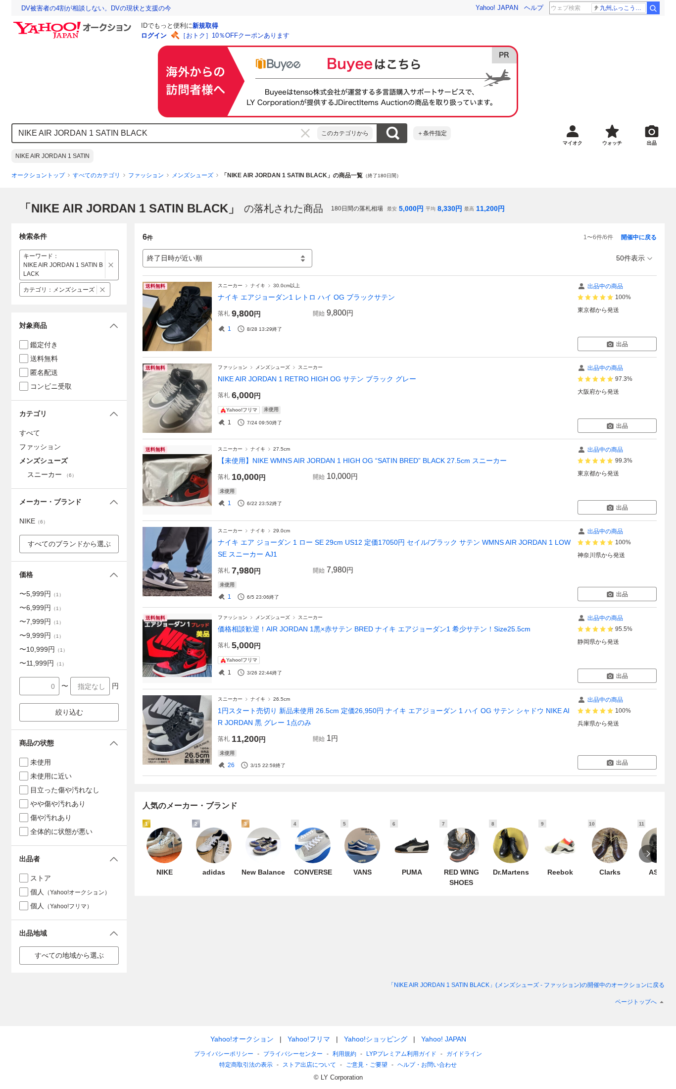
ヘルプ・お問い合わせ (427, 1064)
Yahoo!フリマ (309, 1039)
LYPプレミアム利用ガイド (401, 1053)
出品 (622, 344)
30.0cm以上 (286, 285)
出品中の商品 (605, 286)
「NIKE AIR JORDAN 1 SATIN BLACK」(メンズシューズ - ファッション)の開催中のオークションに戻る (526, 985)
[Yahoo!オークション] (73, 24)
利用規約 (344, 1053)
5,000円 (411, 208)
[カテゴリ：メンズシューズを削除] (102, 289)
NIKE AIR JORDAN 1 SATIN (52, 156)
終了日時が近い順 (174, 258)
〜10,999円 (43, 649)
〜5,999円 (41, 594)
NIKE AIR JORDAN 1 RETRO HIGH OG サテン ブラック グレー (317, 379)
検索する (392, 133)
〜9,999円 (41, 635)
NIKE (33, 521)
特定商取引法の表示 (246, 1064)
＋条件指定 (432, 133)
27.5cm (281, 449)
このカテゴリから (345, 133)
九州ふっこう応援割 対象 (623, 7)
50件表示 (630, 258)
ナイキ (257, 285)
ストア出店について (309, 1064)
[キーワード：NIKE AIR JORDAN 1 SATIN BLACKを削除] (111, 265)
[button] (69, 325)
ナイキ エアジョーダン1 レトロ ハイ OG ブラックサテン (306, 297)
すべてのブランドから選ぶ (69, 544)
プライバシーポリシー (223, 1053)
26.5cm (281, 699)
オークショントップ (38, 175)
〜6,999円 (41, 608)
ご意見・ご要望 (366, 1064)
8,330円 (449, 208)
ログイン (154, 35)
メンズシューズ (192, 175)
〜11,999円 (43, 663)
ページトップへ (636, 1001)
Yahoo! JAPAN (497, 7)
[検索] (653, 7)
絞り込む (69, 712)
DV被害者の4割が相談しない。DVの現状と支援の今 (96, 8)
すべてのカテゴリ (96, 175)
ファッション (146, 175)
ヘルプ (533, 7)
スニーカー (230, 285)
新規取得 (205, 25)
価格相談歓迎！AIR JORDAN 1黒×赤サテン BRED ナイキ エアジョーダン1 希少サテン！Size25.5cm (374, 629)
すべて (29, 433)
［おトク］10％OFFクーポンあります (235, 35)
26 (231, 765)
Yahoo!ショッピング (375, 1039)
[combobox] (164, 133)
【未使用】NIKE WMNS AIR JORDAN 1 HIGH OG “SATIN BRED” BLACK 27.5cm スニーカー (362, 461)
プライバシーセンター (293, 1053)
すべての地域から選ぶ (69, 955)
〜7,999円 (41, 621)
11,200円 (490, 208)
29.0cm (281, 530)
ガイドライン (464, 1053)
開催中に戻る (639, 237)
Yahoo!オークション (242, 1039)
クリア (305, 133)
